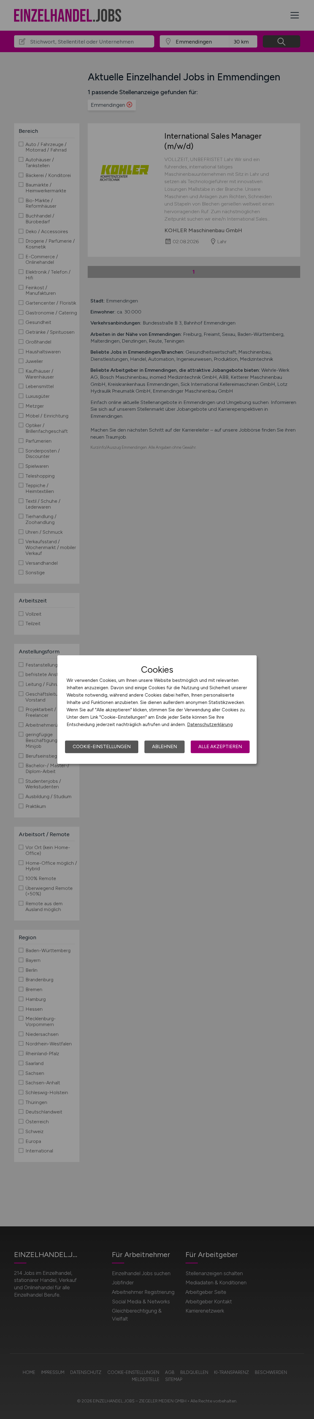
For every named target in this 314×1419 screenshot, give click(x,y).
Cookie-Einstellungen (102, 746)
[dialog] (157, 709)
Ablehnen (164, 746)
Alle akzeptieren (220, 746)
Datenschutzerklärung (210, 724)
